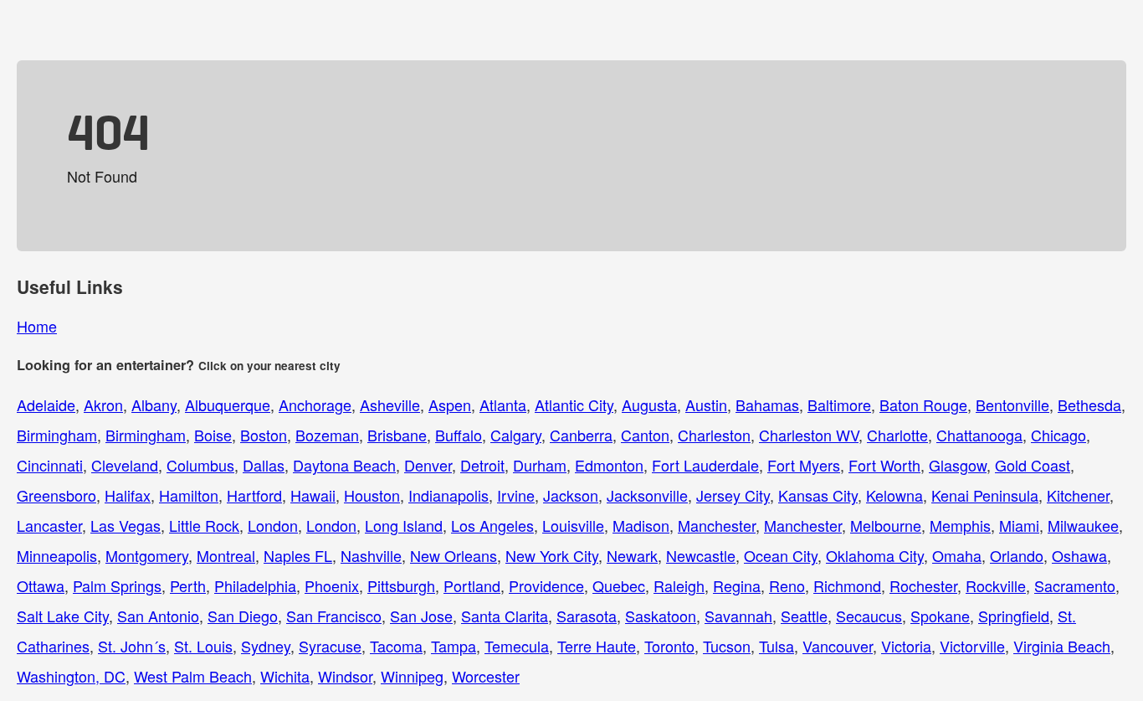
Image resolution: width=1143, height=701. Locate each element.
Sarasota (586, 615)
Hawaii (313, 495)
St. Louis (203, 646)
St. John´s (132, 646)
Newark (632, 555)
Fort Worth (884, 465)
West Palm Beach (193, 676)
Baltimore (839, 404)
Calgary (515, 435)
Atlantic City (574, 404)
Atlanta (502, 404)
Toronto (669, 646)
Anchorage (315, 404)
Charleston (714, 435)
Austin (706, 404)
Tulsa (776, 646)
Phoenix (332, 585)
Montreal (226, 555)
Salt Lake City (63, 615)
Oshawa (1079, 555)
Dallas (263, 465)
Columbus (200, 465)
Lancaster (49, 525)
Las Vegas (125, 525)
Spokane (940, 615)
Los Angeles (492, 525)
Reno (787, 585)
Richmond (847, 585)
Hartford (254, 495)
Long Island (404, 525)
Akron (103, 404)
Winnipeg (412, 676)
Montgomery (146, 555)
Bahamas (767, 404)
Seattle (804, 615)
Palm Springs (117, 585)
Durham (539, 465)
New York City (551, 555)
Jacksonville (647, 495)
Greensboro (56, 495)
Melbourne (885, 525)
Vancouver (837, 646)
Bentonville (1012, 404)
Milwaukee (1083, 525)
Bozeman (327, 435)
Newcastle (701, 555)
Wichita (285, 676)
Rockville (996, 585)
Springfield (1013, 615)
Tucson (727, 646)
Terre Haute (596, 646)
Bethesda (1089, 404)
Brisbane (397, 435)
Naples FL (298, 555)
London (273, 525)
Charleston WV (809, 435)
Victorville (972, 646)
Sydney (265, 646)
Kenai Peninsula (984, 495)
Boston (263, 435)
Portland (471, 585)
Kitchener (1078, 495)
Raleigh (679, 585)
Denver (428, 465)
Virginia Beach (1061, 646)
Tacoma (396, 646)
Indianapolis (448, 495)
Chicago (1058, 435)
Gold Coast (1032, 465)
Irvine (516, 495)
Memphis (960, 525)
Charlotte (897, 435)
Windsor (345, 676)
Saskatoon (660, 615)
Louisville (573, 525)
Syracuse (330, 646)
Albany (154, 404)
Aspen (449, 404)
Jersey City (733, 495)
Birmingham (57, 435)
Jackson (570, 495)
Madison (641, 525)
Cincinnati (50, 465)
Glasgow (958, 465)
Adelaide (46, 404)
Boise (213, 435)
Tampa (453, 646)
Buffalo (458, 435)
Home (37, 326)
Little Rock (204, 525)
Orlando (1016, 555)
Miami (1019, 525)
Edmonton (609, 465)
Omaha (957, 555)
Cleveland (124, 465)
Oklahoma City (875, 555)
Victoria (906, 646)
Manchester (717, 525)
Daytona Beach (344, 465)
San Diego (243, 615)
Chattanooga (979, 435)
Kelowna (894, 495)
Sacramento (1074, 585)
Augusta (649, 404)
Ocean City (781, 555)
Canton (645, 435)
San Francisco (334, 615)
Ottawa (40, 585)
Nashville (371, 555)
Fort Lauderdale (705, 465)
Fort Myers (803, 465)
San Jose (421, 615)
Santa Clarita (504, 615)
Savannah (738, 615)
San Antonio (158, 615)
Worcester (486, 676)
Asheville (390, 404)
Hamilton (188, 495)
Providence (546, 585)
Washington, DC (71, 676)
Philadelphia (255, 585)
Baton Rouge (923, 404)
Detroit (482, 465)
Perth (188, 585)
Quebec (618, 585)
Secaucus (869, 615)
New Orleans (453, 555)
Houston (372, 495)
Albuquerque (227, 404)
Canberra (581, 435)
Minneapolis (57, 555)
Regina (737, 585)
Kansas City (818, 495)
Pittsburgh (401, 585)
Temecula (516, 646)
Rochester (923, 585)
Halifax (128, 495)
